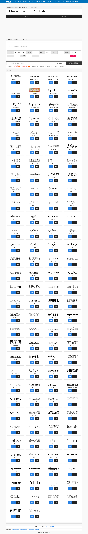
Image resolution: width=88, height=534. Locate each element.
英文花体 (25, 1)
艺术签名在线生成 (15, 529)
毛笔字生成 (36, 529)
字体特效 (54, 1)
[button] (16, 75)
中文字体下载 (68, 1)
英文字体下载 (61, 1)
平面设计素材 (75, 1)
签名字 (33, 1)
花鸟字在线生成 (30, 529)
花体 (18, 1)
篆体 (29, 1)
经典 (44, 1)
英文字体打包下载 (50, 526)
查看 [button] (13, 82)
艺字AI (14, 1)
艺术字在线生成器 (23, 529)
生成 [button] (18, 82)
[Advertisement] (44, 29)
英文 (21, 1)
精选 (37, 1)
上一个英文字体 (25, 16)
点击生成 (73, 55)
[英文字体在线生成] (8, 1)
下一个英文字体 (62, 16)
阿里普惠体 (49, 1)
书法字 (40, 1)
